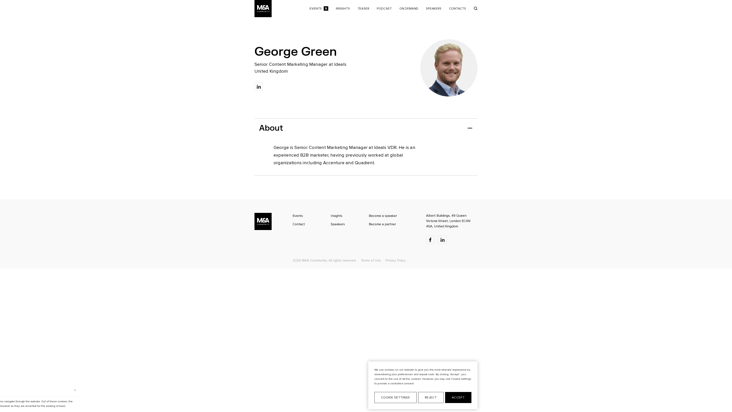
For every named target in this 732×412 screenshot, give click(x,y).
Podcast (384, 8)
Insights (343, 8)
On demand (409, 8)
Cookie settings (395, 397)
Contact (299, 224)
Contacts (457, 8)
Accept (458, 397)
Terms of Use (371, 260)
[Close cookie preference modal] (75, 390)
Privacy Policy (395, 260)
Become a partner (382, 224)
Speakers (433, 8)
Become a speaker (383, 216)
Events (318, 8)
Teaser (363, 8)
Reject (431, 397)
